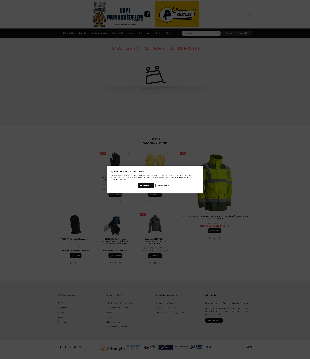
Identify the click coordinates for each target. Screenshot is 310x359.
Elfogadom (144, 185)
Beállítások (162, 185)
